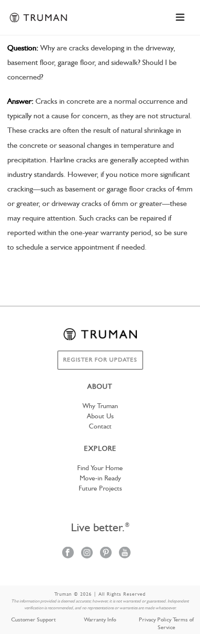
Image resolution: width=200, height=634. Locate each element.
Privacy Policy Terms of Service (166, 624)
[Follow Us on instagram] (87, 553)
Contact (100, 426)
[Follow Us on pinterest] (106, 553)
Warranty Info (100, 620)
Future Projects (100, 488)
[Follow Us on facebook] (68, 553)
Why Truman (100, 406)
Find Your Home (100, 468)
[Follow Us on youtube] (125, 553)
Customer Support (33, 620)
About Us (100, 416)
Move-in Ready (100, 478)
